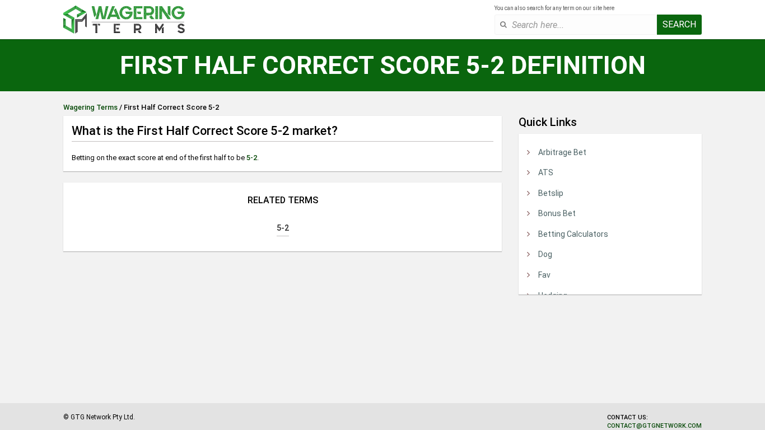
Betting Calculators (573, 234)
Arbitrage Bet (562, 152)
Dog (545, 254)
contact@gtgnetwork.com (654, 425)
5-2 (251, 157)
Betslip (550, 193)
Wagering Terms (90, 107)
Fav (544, 274)
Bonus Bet (557, 213)
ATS (545, 172)
